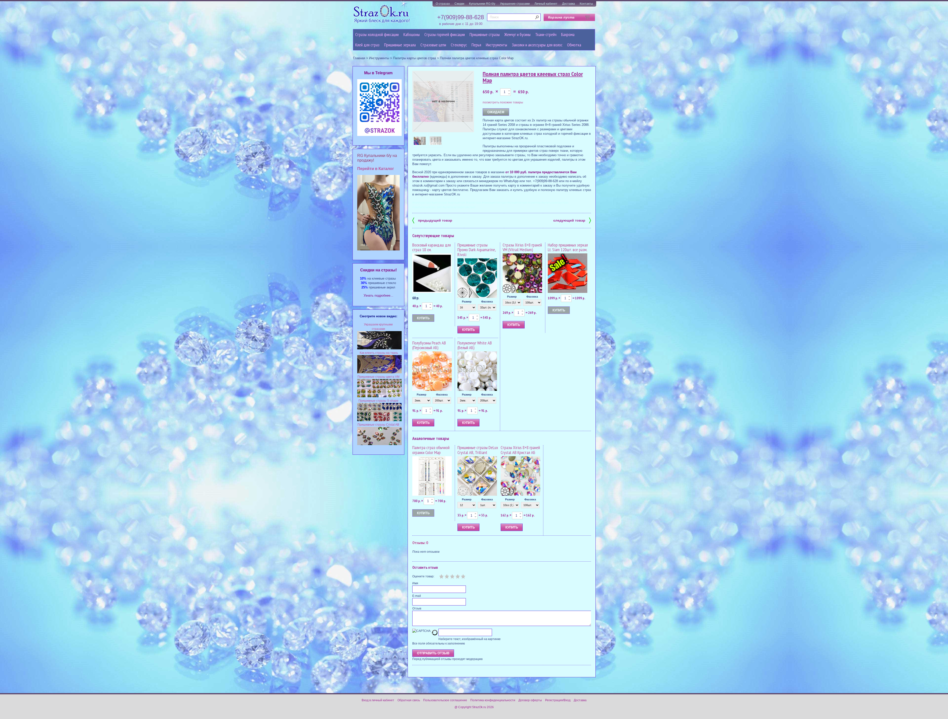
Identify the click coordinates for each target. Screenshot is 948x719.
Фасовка (487, 301)
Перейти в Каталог (375, 169)
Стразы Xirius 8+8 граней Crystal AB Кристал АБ (520, 450)
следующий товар (572, 220)
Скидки (459, 3)
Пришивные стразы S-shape (378, 400)
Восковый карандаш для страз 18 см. (431, 247)
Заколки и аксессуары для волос (537, 45)
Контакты (586, 3)
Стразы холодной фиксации (377, 34)
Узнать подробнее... (378, 295)
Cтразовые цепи (433, 45)
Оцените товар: (423, 576)
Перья (476, 45)
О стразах (443, 3)
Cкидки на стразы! (378, 270)
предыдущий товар (432, 220)
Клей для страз (367, 45)
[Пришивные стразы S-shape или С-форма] (379, 420)
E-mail (416, 596)
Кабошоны (411, 34)
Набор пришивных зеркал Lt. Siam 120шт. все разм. (568, 247)
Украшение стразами (515, 3)
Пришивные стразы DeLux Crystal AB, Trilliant (477, 450)
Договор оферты (530, 700)
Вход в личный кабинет (378, 700)
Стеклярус (459, 45)
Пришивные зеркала (400, 45)
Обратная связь (408, 700)
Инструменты (496, 45)
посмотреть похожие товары (503, 102)
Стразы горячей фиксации (444, 34)
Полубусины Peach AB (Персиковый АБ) (429, 345)
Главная (359, 58)
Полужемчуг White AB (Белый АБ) (474, 345)
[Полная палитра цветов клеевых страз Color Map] (420, 141)
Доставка (568, 3)
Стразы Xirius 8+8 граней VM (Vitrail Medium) (522, 247)
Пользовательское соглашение (445, 700)
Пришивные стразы (485, 34)
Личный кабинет (545, 3)
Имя (415, 583)
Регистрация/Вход (558, 700)
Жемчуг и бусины (517, 34)
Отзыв (416, 608)
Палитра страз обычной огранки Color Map (431, 450)
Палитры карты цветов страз (414, 58)
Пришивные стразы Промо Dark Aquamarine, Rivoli (476, 250)
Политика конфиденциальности (492, 700)
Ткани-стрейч (545, 34)
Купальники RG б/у (482, 3)
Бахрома (567, 34)
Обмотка (574, 45)
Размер (467, 301)
